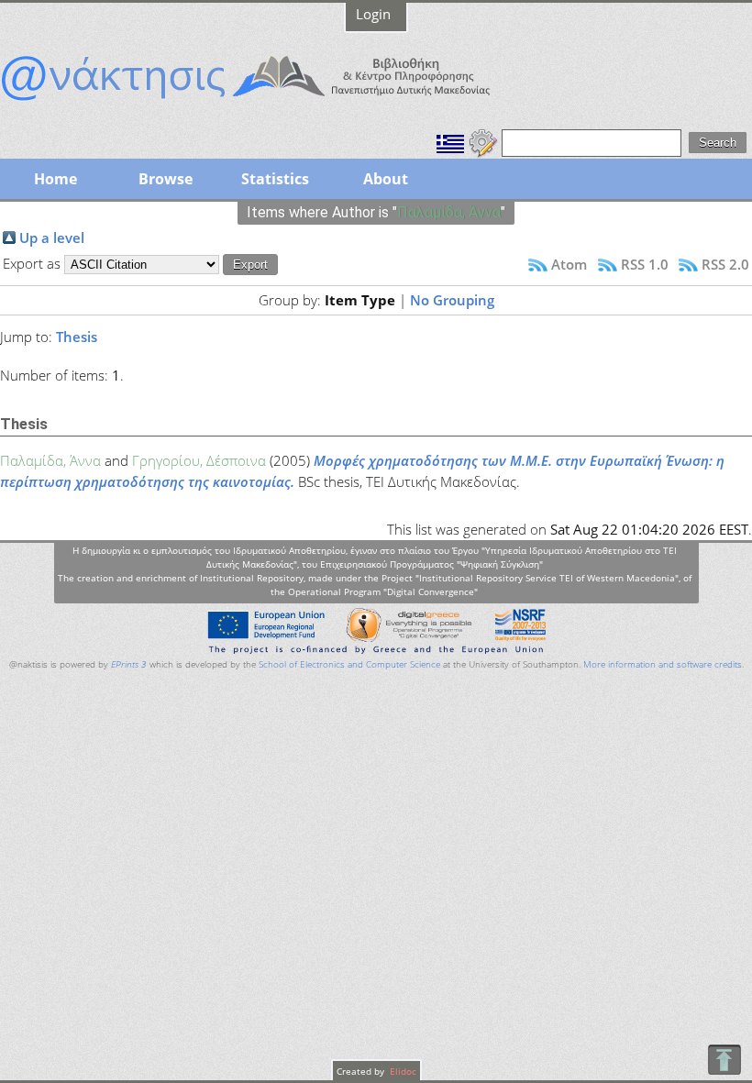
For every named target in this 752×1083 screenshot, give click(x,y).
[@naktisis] (275, 103)
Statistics (275, 179)
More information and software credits (662, 664)
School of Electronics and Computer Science (349, 664)
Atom (569, 264)
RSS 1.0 (645, 264)
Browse (165, 179)
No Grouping (452, 300)
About (385, 179)
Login (373, 14)
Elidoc (401, 1071)
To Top (724, 1059)
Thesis (76, 336)
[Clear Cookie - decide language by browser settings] (483, 141)
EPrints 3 (129, 664)
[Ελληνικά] (450, 141)
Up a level (51, 237)
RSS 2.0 (725, 264)
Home (55, 179)
